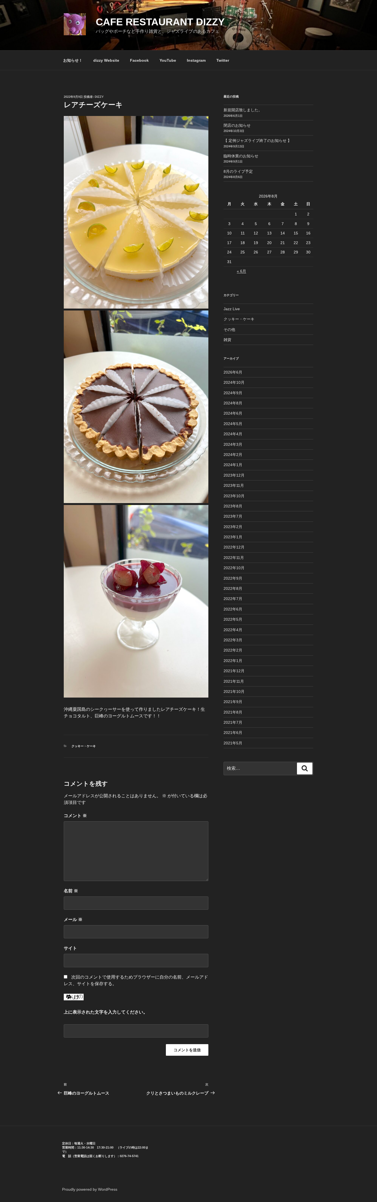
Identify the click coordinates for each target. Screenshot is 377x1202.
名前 (71, 890)
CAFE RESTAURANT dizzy (160, 22)
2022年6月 (233, 609)
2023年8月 (233, 506)
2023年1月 (233, 537)
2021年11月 (234, 681)
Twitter (222, 60)
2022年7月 (233, 598)
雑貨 (227, 339)
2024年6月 (233, 413)
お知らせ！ (73, 60)
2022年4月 (233, 630)
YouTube (168, 60)
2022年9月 (233, 578)
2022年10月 (234, 568)
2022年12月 (234, 547)
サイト (70, 948)
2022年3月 (233, 640)
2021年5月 (233, 743)
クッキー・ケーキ (83, 746)
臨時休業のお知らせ (241, 156)
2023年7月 (233, 516)
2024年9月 (233, 393)
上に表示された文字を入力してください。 (106, 1012)
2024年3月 (233, 444)
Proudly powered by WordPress (89, 1189)
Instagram (196, 60)
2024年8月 (233, 403)
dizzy (99, 96)
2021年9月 (233, 701)
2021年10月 (234, 691)
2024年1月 (233, 465)
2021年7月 (233, 722)
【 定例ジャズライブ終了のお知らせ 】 (257, 140)
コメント (75, 815)
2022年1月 (233, 660)
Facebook (139, 60)
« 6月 (241, 271)
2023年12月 (234, 475)
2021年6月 (233, 732)
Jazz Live (232, 309)
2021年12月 (234, 671)
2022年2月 (233, 650)
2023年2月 (233, 527)
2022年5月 (233, 619)
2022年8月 (233, 588)
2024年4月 (233, 434)
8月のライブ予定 (238, 171)
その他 (229, 329)
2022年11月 (234, 557)
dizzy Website (106, 60)
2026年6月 (233, 372)
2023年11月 (234, 485)
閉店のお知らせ (237, 125)
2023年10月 (234, 496)
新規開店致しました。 (243, 110)
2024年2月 (233, 454)
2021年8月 (233, 712)
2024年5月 (233, 424)
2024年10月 (234, 382)
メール (73, 919)
